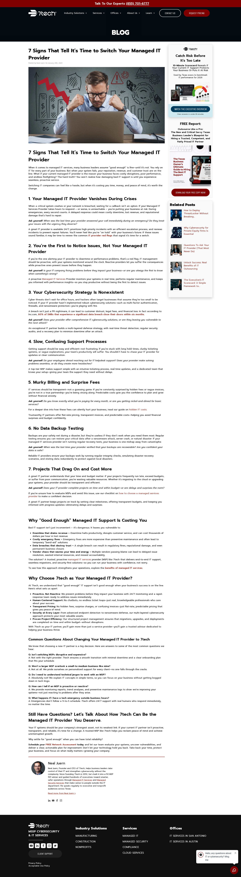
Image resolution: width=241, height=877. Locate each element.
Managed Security (135, 841)
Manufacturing (86, 836)
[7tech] (42, 13)
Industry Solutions (74, 13)
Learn (149, 13)
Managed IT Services (53, 279)
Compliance (131, 847)
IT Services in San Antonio (188, 836)
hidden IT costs (138, 409)
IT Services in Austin (184, 841)
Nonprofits (83, 847)
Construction (86, 841)
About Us (132, 13)
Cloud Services (133, 853)
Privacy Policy (34, 863)
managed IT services (79, 559)
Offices (114, 13)
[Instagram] (61, 800)
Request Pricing (196, 13)
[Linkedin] (49, 800)
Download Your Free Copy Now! (190, 192)
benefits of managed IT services (123, 568)
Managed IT (130, 836)
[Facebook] (57, 800)
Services (97, 13)
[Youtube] (53, 800)
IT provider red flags (100, 235)
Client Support (45, 853)
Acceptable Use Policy (39, 865)
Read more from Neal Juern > (62, 793)
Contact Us (170, 13)
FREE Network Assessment (61, 744)
